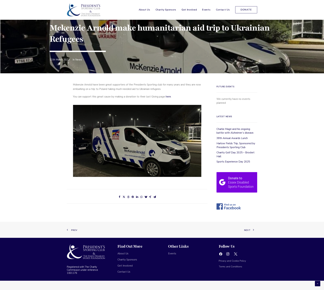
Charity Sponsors (166, 9)
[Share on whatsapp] (141, 197)
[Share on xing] (150, 197)
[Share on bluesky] (146, 197)
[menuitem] (146, 10)
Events (206, 9)
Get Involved (189, 9)
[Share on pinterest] (133, 197)
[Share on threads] (128, 197)
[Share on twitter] (124, 197)
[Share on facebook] (119, 197)
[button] (221, 255)
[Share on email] (155, 197)
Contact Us (223, 9)
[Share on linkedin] (137, 197)
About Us (144, 9)
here (168, 96)
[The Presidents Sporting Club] (84, 10)
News (78, 59)
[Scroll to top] (317, 283)
